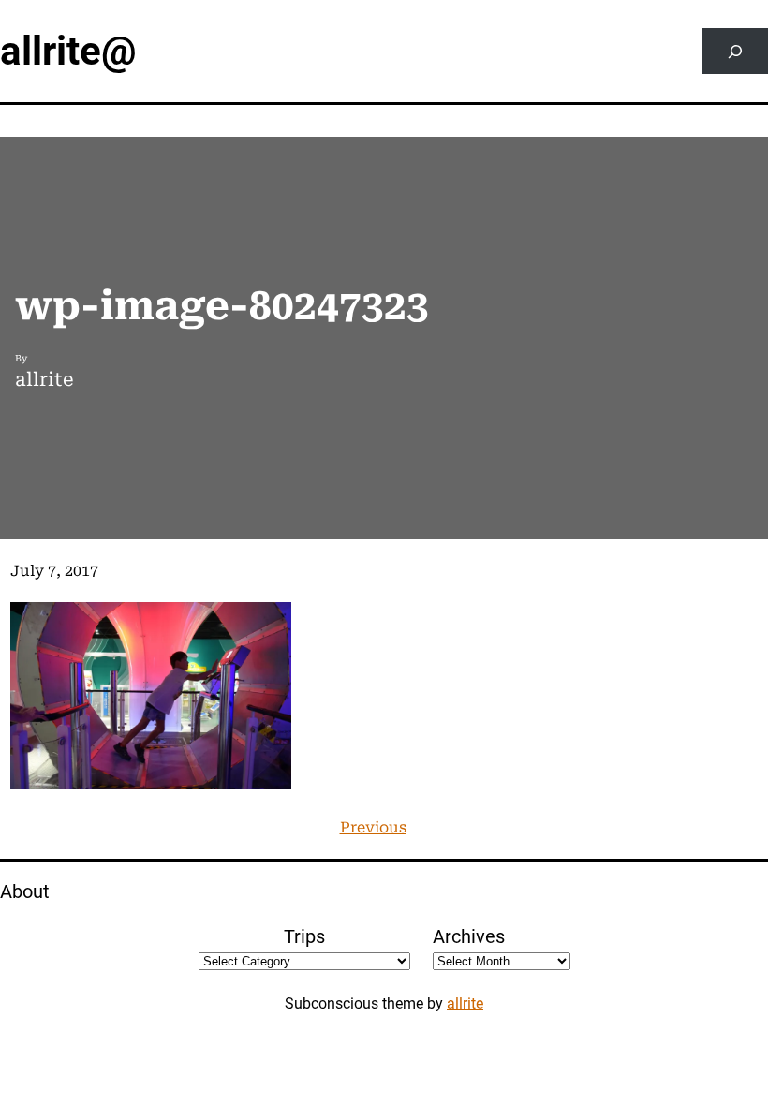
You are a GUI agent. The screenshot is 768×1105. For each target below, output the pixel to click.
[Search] (735, 51)
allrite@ (68, 51)
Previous (373, 827)
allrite (465, 1003)
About (25, 891)
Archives (469, 936)
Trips (304, 936)
